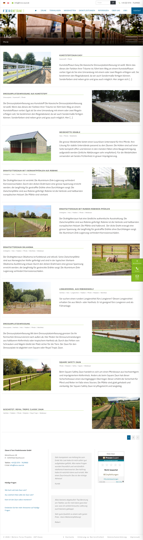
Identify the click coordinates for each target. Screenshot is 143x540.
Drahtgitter (6, 174)
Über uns (116, 10)
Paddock (18, 174)
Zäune (43, 10)
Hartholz (62, 293)
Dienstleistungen (87, 10)
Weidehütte (73, 136)
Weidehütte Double (69, 132)
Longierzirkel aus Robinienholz (76, 289)
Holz (60, 136)
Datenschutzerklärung (117, 537)
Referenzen (103, 10)
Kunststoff (62, 59)
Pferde (70, 59)
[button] (4, 535)
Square (80, 366)
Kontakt (137, 11)
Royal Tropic (34, 413)
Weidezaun (32, 174)
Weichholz (32, 251)
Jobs (125, 10)
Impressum (135, 537)
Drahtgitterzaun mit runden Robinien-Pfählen (84, 209)
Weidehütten (70, 10)
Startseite (69, 537)
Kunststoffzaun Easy (70, 55)
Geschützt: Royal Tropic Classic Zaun (23, 409)
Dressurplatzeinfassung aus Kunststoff (25, 94)
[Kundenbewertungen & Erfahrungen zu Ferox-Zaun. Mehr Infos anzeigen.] (111, 467)
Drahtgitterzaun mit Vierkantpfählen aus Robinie (30, 171)
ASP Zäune (38, 537)
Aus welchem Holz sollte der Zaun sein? (19, 495)
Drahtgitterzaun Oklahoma (18, 247)
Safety (74, 366)
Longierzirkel (75, 293)
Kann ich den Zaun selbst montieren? (18, 500)
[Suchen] (113, 2)
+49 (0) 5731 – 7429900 (130, 3)
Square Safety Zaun (70, 362)
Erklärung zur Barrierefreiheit (91, 537)
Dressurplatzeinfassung (16, 324)
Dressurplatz (7, 97)
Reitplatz (96, 293)
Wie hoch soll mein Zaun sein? (16, 490)
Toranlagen (55, 10)
